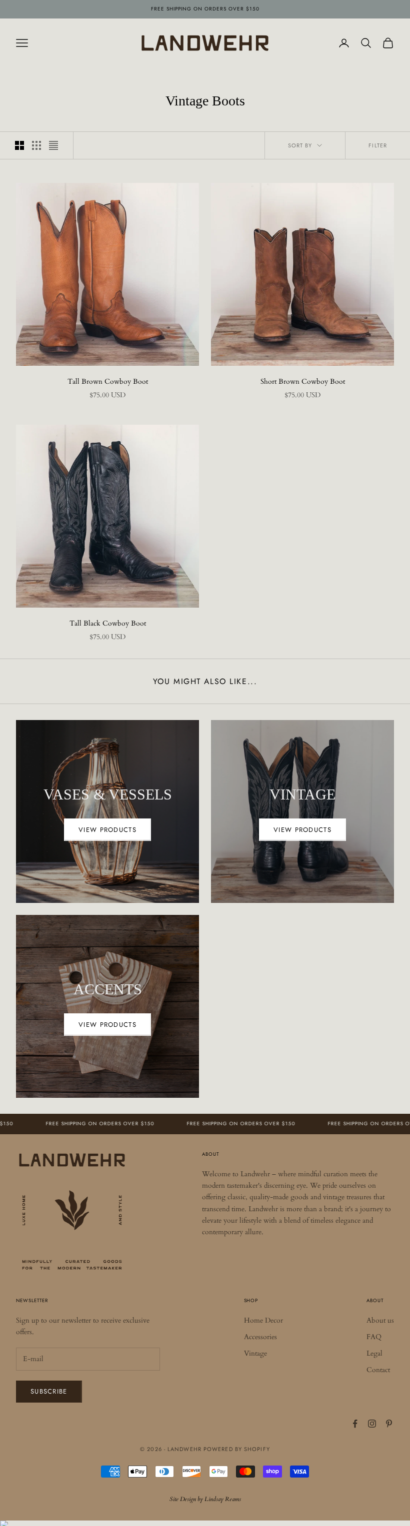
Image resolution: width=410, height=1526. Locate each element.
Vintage (255, 1353)
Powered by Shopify (237, 1449)
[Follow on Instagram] (372, 1424)
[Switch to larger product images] (19, 145)
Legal (374, 1353)
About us (380, 1320)
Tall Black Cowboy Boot (108, 623)
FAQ (374, 1337)
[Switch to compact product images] (53, 145)
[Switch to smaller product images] (36, 145)
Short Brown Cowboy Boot (302, 381)
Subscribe (49, 1391)
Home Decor (263, 1320)
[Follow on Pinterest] (389, 1424)
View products (107, 829)
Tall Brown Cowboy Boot (108, 381)
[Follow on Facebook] (355, 1424)
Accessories (260, 1337)
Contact (378, 1370)
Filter (377, 145)
